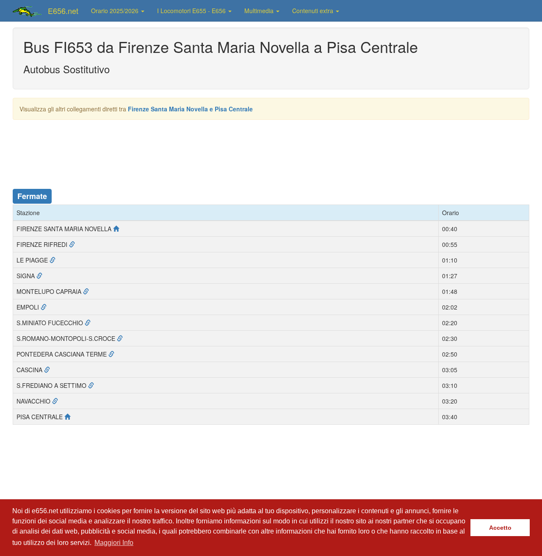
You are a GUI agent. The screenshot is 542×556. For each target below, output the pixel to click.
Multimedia (259, 10)
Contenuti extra (313, 10)
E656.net (63, 10)
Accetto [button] (500, 527)
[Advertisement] (271, 149)
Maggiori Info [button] (113, 542)
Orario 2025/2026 (115, 10)
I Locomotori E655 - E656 (192, 10)
